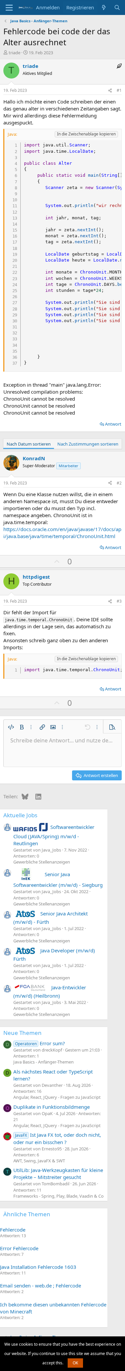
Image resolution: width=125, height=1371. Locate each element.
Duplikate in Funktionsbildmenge (51, 1106)
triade (14, 53)
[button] (11, 727)
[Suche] (117, 7)
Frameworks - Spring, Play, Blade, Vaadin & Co (58, 1196)
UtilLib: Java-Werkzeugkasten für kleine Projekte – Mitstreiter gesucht (58, 1173)
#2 (119, 483)
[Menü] (9, 7)
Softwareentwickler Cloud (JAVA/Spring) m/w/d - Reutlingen (53, 835)
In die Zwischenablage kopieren (86, 134)
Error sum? (40, 1043)
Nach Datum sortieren (29, 444)
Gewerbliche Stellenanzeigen (41, 862)
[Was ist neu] (103, 7)
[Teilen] (110, 91)
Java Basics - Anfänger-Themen (43, 1062)
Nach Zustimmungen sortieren (87, 444)
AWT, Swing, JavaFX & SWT (39, 1161)
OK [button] (75, 1363)
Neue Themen (22, 1033)
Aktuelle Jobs (20, 815)
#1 (119, 90)
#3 (119, 601)
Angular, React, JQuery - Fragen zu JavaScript (57, 1097)
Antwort (113, 424)
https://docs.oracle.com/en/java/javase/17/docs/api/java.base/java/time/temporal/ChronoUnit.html (62, 532)
